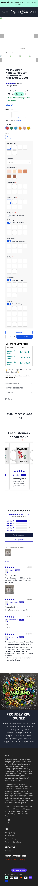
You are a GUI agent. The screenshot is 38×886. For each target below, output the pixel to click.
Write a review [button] (19, 535)
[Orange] (20, 128)
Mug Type (9, 109)
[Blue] (16, 128)
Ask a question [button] (19, 540)
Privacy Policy (10, 833)
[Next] (36, 36)
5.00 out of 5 (24, 514)
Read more (9, 377)
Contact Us (9, 851)
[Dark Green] (11, 128)
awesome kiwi (16, 874)
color (8, 125)
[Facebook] (9, 820)
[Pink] (24, 128)
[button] (10, 83)
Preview (19, 332)
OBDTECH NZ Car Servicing (15, 860)
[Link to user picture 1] (9, 589)
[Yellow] (28, 128)
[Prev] (2, 36)
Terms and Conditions (13, 842)
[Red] (7, 128)
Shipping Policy (10, 839)
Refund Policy (10, 836)
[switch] (9, 215)
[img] (9, 567)
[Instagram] (9, 822)
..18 (12, 52)
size (7, 133)
